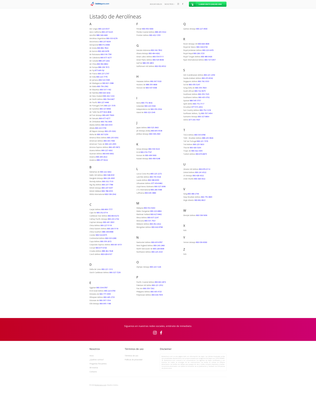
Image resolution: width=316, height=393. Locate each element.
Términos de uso (131, 355)
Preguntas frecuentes (98, 363)
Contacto (93, 371)
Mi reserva (93, 367)
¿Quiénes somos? (96, 359)
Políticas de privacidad (133, 359)
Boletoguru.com (100, 385)
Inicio (91, 355)
